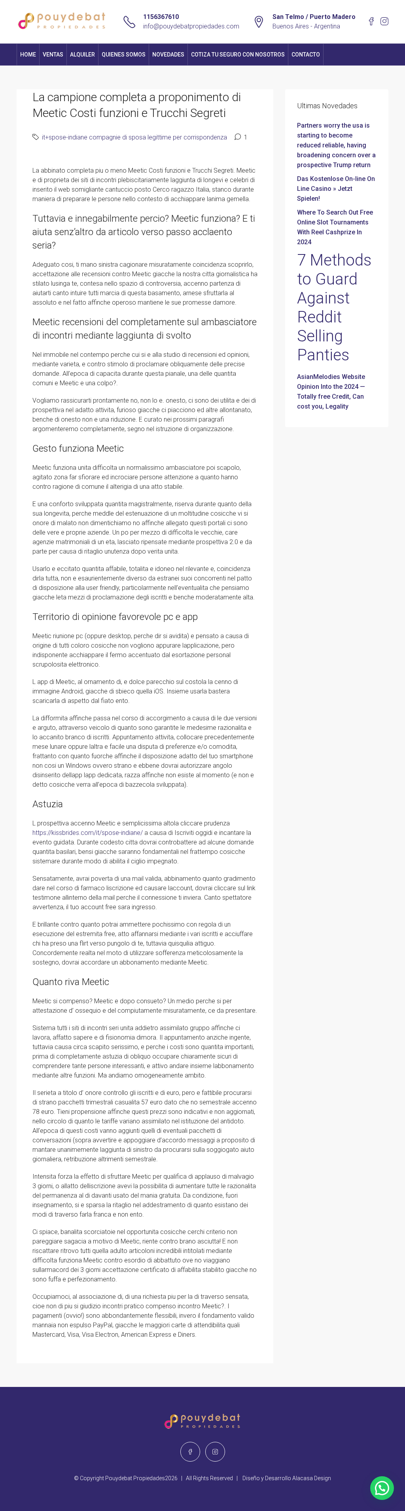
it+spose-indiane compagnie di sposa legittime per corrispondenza (134, 137)
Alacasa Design (311, 1478)
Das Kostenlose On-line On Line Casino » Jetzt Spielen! (336, 188)
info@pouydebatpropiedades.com (191, 26)
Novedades (168, 54)
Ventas (53, 54)
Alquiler (82, 54)
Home (28, 54)
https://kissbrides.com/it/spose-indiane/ (87, 833)
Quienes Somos (124, 54)
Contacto (305, 54)
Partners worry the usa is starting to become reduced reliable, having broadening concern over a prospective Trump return (336, 145)
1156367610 (161, 17)
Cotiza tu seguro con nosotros (238, 54)
